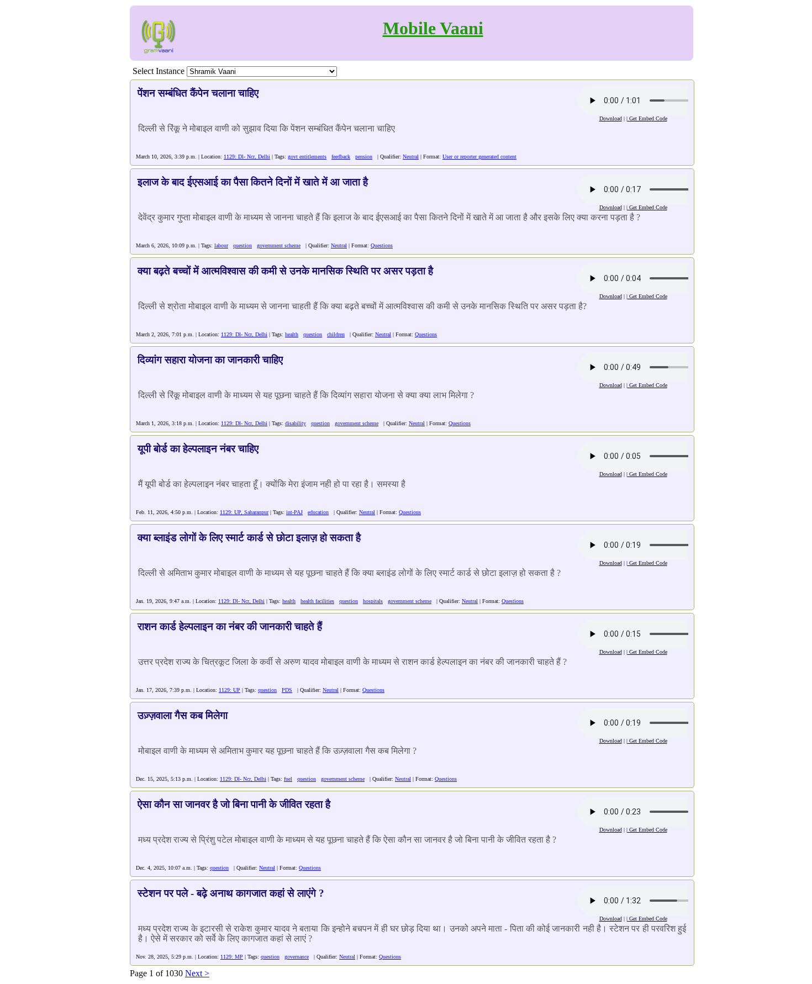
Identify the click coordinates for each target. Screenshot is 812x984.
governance (296, 957)
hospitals (373, 601)
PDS (287, 690)
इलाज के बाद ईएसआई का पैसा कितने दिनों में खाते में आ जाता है (253, 182)
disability (295, 423)
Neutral (411, 157)
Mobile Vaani (433, 28)
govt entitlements (307, 157)
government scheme (278, 245)
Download (610, 118)
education (318, 512)
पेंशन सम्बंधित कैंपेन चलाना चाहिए (198, 93)
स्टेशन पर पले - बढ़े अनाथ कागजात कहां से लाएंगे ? (231, 893)
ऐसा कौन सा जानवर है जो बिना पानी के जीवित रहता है (234, 804)
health (291, 334)
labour (221, 245)
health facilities (317, 601)
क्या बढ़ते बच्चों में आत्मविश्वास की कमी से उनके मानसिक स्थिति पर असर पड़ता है (285, 271)
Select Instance (158, 71)
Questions (382, 245)
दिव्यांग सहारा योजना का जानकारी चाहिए (210, 360)
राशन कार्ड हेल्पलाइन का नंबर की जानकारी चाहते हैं (230, 626)
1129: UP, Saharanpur (244, 512)
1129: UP (229, 690)
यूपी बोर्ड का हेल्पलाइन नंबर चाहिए (198, 448)
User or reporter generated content (479, 157)
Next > (197, 973)
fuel (288, 779)
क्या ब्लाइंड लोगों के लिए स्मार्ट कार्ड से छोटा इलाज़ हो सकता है (249, 537)
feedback (340, 157)
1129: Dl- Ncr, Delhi (247, 157)
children (336, 334)
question (242, 245)
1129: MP (231, 957)
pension (363, 157)
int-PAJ (294, 512)
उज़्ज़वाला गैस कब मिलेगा (183, 715)
